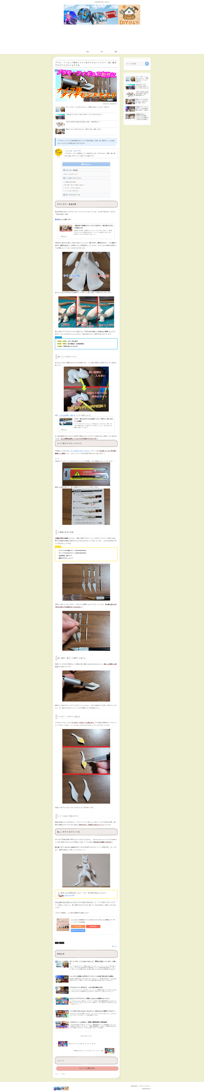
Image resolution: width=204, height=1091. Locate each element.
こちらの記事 (63, 415)
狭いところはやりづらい (71, 174)
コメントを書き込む (87, 1068)
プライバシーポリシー (145, 1086)
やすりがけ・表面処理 (72, 170)
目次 (85, 164)
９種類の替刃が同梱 (70, 182)
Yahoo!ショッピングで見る (78, 930)
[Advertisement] (102, 37)
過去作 (57, 219)
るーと (76, 151)
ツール (62, 942)
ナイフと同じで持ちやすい (72, 190)
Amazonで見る (78, 926)
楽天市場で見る (93, 926)
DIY (57, 942)
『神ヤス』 (72, 415)
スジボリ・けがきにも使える (72, 188)
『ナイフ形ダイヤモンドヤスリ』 (80, 451)
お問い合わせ (134, 1086)
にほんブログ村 (69, 895)
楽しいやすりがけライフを (73, 194)
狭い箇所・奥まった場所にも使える (74, 185)
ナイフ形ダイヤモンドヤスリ (73, 178)
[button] (147, 64)
